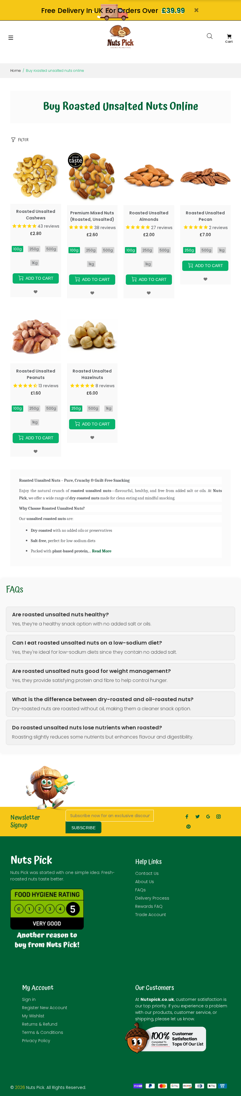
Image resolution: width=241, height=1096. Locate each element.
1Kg (35, 262)
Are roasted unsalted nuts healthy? (60, 614)
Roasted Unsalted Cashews (35, 214)
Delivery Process (152, 898)
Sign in (29, 999)
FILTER (23, 140)
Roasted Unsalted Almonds (148, 216)
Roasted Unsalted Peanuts (35, 374)
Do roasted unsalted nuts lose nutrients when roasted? (87, 727)
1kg (91, 263)
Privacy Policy (36, 1041)
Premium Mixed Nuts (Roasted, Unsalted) (92, 216)
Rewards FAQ (149, 906)
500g (51, 248)
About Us (144, 882)
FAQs (140, 890)
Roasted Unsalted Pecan (205, 216)
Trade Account (150, 915)
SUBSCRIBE (83, 827)
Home (15, 70)
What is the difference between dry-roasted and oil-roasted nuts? (102, 699)
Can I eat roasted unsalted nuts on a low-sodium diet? (87, 643)
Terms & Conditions (42, 1032)
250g (34, 248)
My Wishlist (33, 1016)
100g (17, 248)
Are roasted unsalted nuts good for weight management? (91, 671)
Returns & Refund (39, 1024)
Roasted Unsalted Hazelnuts (92, 374)
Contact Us (147, 873)
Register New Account (44, 1008)
